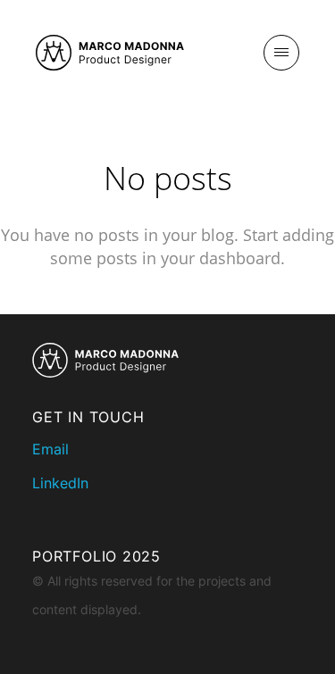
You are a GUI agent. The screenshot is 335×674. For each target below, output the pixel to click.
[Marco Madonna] (110, 53)
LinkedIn (60, 483)
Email (50, 449)
